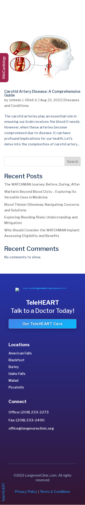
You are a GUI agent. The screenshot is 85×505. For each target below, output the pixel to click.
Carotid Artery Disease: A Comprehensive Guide (42, 93)
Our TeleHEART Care (42, 324)
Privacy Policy (26, 491)
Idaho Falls (17, 374)
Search (72, 161)
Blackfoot (16, 360)
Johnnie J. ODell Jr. (23, 100)
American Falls (20, 353)
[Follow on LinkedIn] (37, 443)
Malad (13, 380)
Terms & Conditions (55, 491)
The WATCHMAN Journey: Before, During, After (42, 184)
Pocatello (16, 387)
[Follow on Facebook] (48, 443)
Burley (13, 367)
